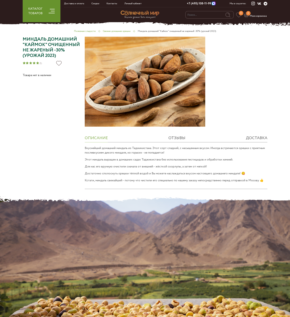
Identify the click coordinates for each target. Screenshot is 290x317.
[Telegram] (265, 4)
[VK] (259, 3)
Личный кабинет (133, 3)
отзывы (176, 138)
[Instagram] (253, 3)
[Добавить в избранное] (59, 63)
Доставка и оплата (74, 3)
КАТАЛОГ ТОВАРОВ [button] (35, 11)
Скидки (95, 3)
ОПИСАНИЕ (96, 138)
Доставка (256, 138)
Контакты (111, 3)
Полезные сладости (85, 31)
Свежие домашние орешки (116, 31)
